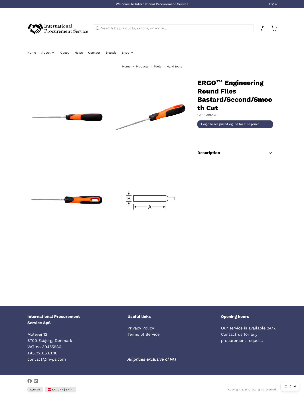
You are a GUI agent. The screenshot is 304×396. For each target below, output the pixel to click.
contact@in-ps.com (46, 359)
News (79, 52)
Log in (273, 4)
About (46, 52)
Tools (157, 66)
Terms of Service (144, 334)
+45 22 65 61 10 (42, 353)
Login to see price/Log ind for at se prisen (230, 124)
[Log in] (261, 28)
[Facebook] (29, 381)
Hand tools (174, 66)
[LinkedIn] (36, 381)
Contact (94, 52)
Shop (126, 52)
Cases (64, 52)
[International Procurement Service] (57, 28)
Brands (111, 52)
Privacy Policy (141, 328)
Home (31, 52)
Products (142, 66)
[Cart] (272, 28)
